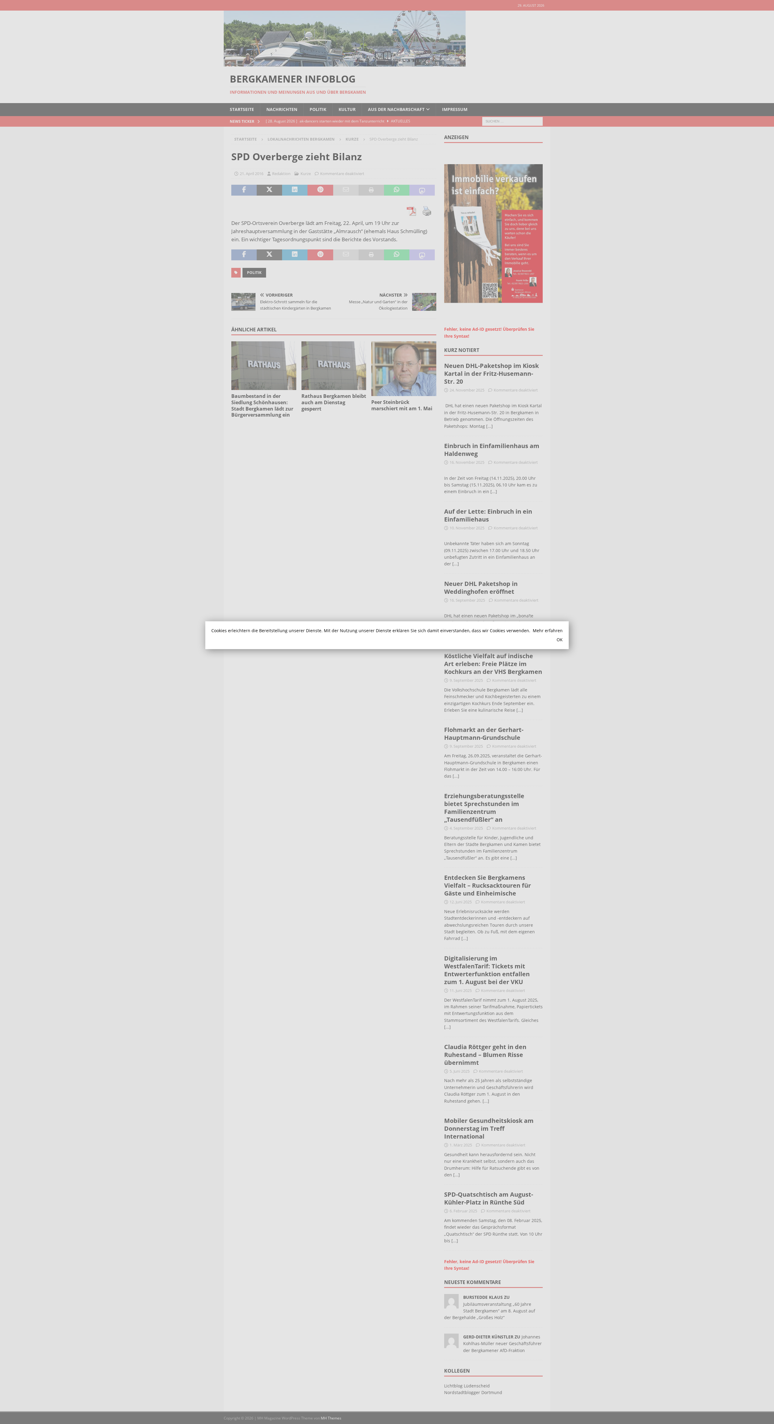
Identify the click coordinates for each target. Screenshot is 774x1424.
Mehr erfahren (548, 630)
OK (560, 639)
